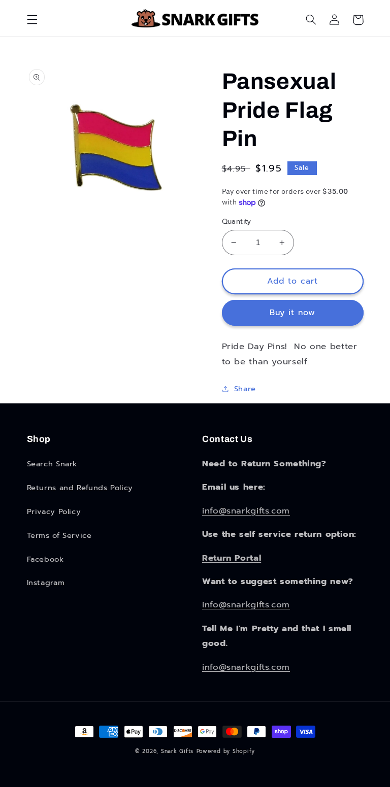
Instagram (46, 582)
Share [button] (245, 388)
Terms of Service (59, 535)
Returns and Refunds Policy (80, 487)
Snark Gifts (177, 751)
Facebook (45, 559)
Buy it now (293, 312)
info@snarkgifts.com (246, 510)
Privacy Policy (54, 511)
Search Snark (52, 463)
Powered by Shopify (226, 751)
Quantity (236, 222)
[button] (32, 19)
